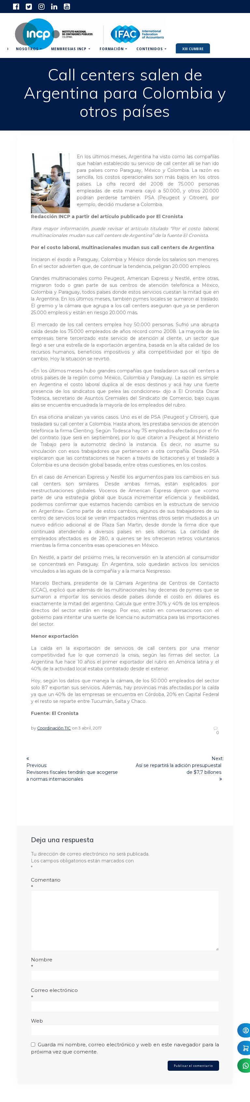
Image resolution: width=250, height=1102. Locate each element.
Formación (112, 49)
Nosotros (27, 49)
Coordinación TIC (54, 728)
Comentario (46, 883)
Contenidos (149, 49)
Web (37, 1021)
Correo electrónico (54, 993)
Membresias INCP (69, 49)
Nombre (41, 963)
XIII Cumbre (192, 49)
